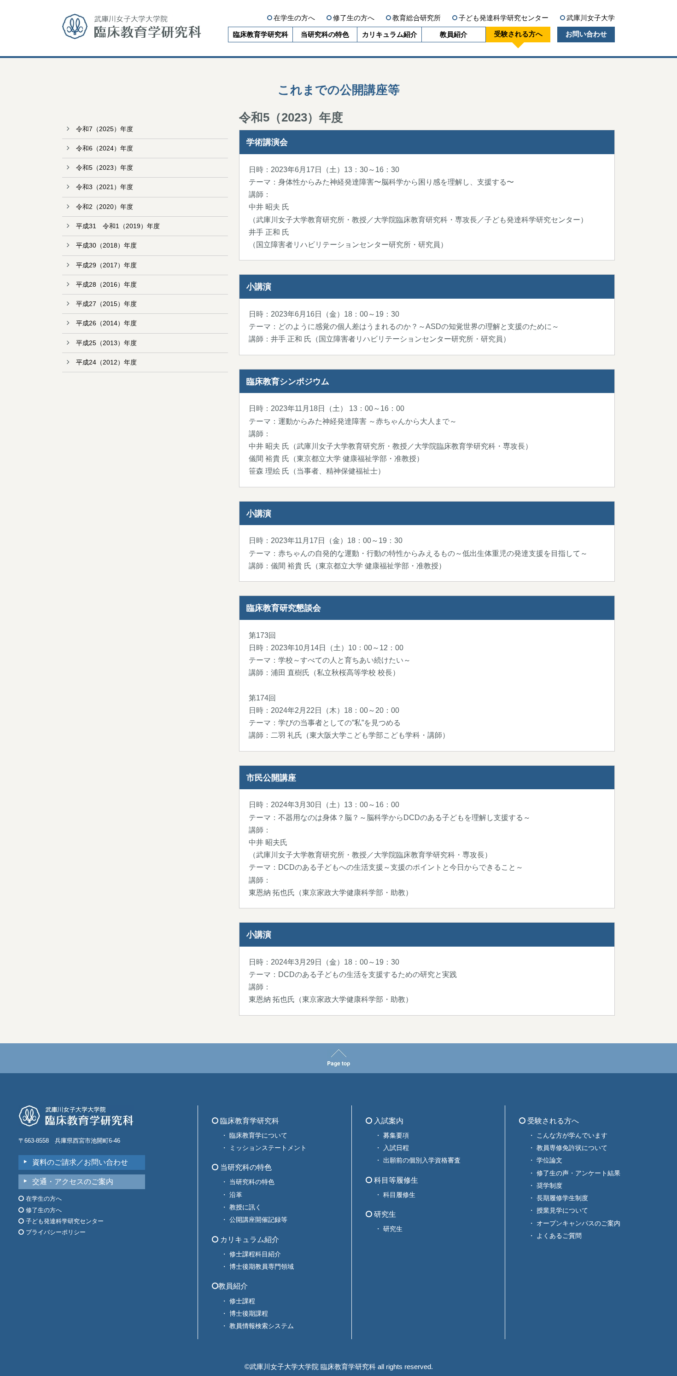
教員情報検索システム (261, 1326)
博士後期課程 (248, 1313)
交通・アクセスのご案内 (72, 1181)
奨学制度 (549, 1185)
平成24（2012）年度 (106, 362)
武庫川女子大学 (590, 18)
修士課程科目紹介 (255, 1254)
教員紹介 (453, 34)
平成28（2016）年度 (106, 284)
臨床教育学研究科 (260, 34)
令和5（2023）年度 (104, 167)
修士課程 (242, 1301)
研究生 (393, 1228)
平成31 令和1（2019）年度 (118, 226)
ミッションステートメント (268, 1147)
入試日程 (396, 1147)
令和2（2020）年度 (104, 206)
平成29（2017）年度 (106, 265)
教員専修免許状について (572, 1147)
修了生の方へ (353, 18)
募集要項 (396, 1135)
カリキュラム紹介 (389, 34)
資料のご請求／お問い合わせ (80, 1162)
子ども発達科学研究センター (504, 18)
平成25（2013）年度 (106, 343)
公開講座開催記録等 (258, 1219)
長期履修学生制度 (562, 1198)
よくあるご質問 (559, 1235)
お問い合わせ (586, 34)
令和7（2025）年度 (104, 129)
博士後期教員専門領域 (261, 1266)
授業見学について (562, 1210)
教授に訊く (245, 1207)
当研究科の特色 (325, 34)
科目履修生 (399, 1194)
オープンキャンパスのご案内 (578, 1223)
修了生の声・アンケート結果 (578, 1173)
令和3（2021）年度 (104, 187)
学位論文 (549, 1160)
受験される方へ (518, 34)
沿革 (235, 1194)
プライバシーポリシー (55, 1232)
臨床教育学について (258, 1135)
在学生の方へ (294, 18)
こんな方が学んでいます (572, 1135)
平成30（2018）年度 (106, 245)
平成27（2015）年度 (106, 303)
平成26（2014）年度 (106, 323)
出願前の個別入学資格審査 (422, 1160)
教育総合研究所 (416, 18)
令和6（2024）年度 (104, 148)
